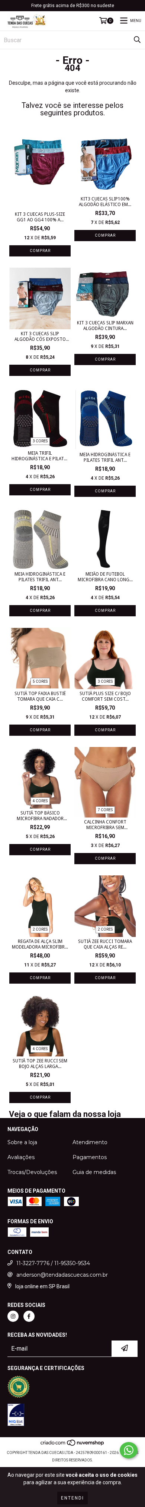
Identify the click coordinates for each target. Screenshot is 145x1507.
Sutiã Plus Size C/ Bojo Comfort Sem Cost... (105, 696)
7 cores (105, 810)
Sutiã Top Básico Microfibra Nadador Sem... (40, 816)
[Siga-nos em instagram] (13, 1316)
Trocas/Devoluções (32, 1172)
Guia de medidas (94, 1172)
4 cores (40, 801)
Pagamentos (89, 1157)
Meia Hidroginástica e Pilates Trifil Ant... (105, 457)
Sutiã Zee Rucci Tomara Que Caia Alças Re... (105, 944)
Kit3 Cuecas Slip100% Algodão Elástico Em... (105, 201)
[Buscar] (137, 40)
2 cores (40, 929)
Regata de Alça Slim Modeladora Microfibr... (40, 944)
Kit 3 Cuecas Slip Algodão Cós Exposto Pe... (40, 336)
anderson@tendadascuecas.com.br (62, 1274)
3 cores (40, 441)
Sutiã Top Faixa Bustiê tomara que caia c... (40, 696)
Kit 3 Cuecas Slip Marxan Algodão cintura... (105, 325)
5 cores (40, 681)
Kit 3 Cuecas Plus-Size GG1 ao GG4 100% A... (40, 217)
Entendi (72, 1498)
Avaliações (21, 1157)
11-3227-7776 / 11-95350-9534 (53, 1263)
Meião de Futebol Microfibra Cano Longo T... (105, 577)
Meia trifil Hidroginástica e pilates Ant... (40, 456)
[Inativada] (15, 1416)
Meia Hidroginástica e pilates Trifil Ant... (39, 577)
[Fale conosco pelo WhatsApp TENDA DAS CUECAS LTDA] (129, 1450)
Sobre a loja (22, 1142)
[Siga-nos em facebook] (29, 1316)
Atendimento (89, 1142)
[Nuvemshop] (72, 1445)
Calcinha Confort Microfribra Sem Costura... (105, 825)
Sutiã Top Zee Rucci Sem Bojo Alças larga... (40, 1063)
